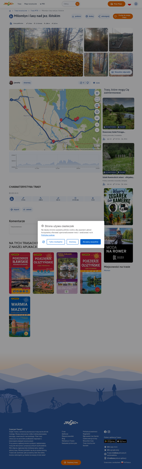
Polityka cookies (48, 235)
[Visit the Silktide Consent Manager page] (43, 241)
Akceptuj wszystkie (90, 242)
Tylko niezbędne (55, 242)
